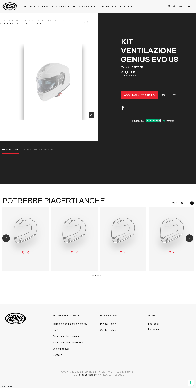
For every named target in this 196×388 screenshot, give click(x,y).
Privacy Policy (108, 324)
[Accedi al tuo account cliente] (174, 6)
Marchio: (126, 67)
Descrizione (10, 150)
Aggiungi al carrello (139, 95)
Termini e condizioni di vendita (70, 324)
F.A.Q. (56, 330)
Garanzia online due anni (66, 336)
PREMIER (137, 67)
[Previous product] (85, 22)
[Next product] (88, 22)
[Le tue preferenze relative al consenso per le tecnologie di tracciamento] (191, 383)
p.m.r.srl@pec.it (89, 374)
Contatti (57, 355)
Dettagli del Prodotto (37, 150)
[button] (31, 6)
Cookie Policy (108, 330)
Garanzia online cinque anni (68, 342)
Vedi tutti (181, 203)
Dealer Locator (61, 349)
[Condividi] (123, 108)
